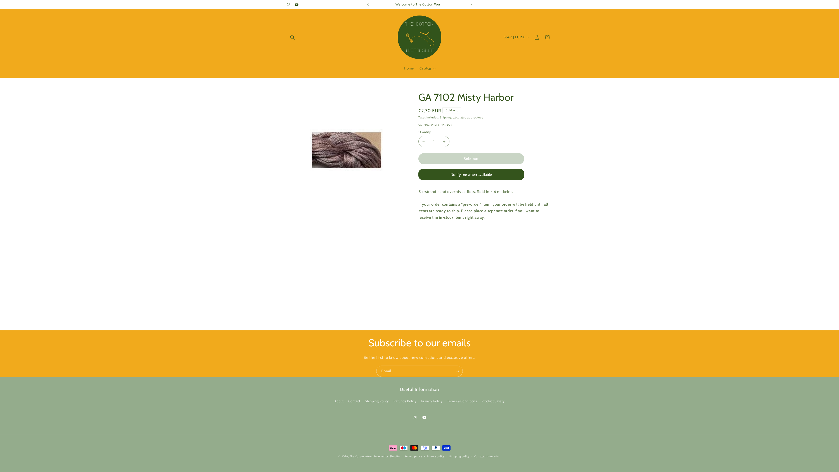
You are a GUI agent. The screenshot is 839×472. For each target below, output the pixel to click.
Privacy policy (436, 456)
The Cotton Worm (361, 456)
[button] (292, 37)
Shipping (446, 117)
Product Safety (493, 401)
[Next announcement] (471, 4)
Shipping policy (459, 456)
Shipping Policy (377, 401)
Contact (354, 401)
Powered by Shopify (387, 456)
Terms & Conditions (462, 401)
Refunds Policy (404, 401)
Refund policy (413, 456)
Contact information (487, 456)
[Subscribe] (457, 371)
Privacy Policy (432, 401)
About (339, 401)
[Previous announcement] (368, 4)
